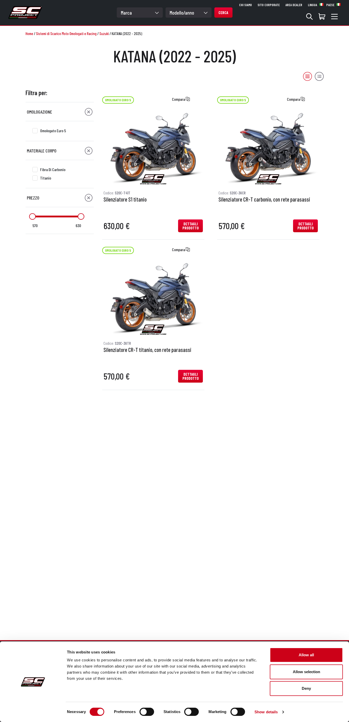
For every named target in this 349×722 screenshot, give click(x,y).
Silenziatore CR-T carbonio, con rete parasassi (264, 199)
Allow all (306, 655)
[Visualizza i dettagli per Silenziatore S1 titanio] (153, 148)
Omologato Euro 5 (53, 130)
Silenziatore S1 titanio (125, 199)
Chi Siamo (245, 5)
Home (29, 33)
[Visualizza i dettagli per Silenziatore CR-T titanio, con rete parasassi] (153, 298)
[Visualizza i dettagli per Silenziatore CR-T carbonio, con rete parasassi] (268, 148)
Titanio (45, 177)
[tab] (60, 111)
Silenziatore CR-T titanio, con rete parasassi (147, 350)
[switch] (146, 712)
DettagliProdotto (190, 225)
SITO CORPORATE (269, 5)
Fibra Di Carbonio (52, 169)
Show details (266, 712)
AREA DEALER (293, 5)
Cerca (223, 12)
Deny (306, 688)
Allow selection (306, 672)
